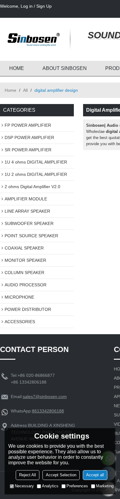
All (25, 90)
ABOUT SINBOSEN (64, 68)
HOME (16, 68)
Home (10, 90)
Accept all (95, 475)
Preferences (77, 486)
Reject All (27, 475)
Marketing (105, 486)
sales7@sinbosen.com (45, 396)
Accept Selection (61, 475)
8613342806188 (48, 410)
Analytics (50, 486)
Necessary (24, 486)
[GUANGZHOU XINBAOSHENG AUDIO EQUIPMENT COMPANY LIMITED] (32, 39)
